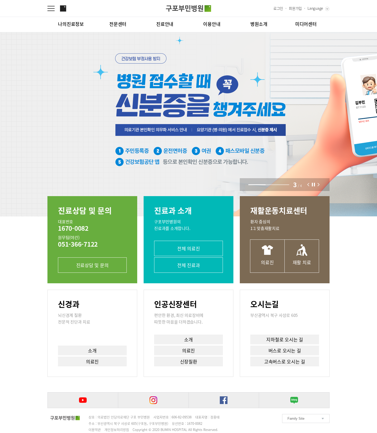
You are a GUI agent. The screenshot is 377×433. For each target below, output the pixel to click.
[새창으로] (83, 400)
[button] (308, 184)
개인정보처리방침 (116, 429)
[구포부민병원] (188, 8)
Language (315, 8)
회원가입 (295, 8)
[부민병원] (65, 417)
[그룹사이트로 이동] (63, 8)
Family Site (295, 418)
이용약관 (94, 429)
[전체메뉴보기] (53, 8)
